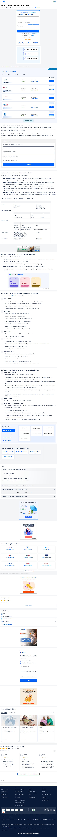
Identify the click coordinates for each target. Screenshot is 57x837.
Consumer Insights (31, 797)
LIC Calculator (17, 797)
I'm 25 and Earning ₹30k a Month (10, 727)
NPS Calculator (6, 621)
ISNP (43, 795)
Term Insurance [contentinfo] (5, 792)
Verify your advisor (45, 799)
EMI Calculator (17, 795)
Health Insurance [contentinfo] (5, 795)
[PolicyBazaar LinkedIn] (51, 810)
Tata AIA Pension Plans (12, 65)
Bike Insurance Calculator (19, 805)
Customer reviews (31, 791)
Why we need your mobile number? (33, 24)
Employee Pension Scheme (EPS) (36, 433)
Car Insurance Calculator (19, 803)
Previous (51, 712)
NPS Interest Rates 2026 (25, 433)
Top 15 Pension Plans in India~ (48, 428)
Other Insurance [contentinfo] (5, 797)
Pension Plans (6, 65)
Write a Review (28, 605)
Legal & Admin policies (46, 794)
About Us (44, 789)
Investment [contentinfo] (4, 794)
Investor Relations (45, 800)
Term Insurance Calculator (19, 794)
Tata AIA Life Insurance (13, 295)
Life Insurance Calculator (19, 799)
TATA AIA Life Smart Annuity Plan (35, 452)
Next (28, 680)
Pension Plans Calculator (7, 433)
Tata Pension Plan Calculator (21, 451)
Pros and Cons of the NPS (48, 433)
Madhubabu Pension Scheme (27, 727)
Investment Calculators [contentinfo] (20, 789)
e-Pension (41, 727)
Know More (51, 89)
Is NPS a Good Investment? (36, 428)
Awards (29, 794)
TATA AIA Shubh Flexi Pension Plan (8, 452)
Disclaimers (3, 780)
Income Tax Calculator (7, 616)
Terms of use (29, 34)
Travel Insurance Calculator (20, 802)
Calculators (5, 611)
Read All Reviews (34, 774)
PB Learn (30, 795)
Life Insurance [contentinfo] (4, 791)
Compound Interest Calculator (8, 618)
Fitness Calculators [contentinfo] (19, 791)
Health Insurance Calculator (20, 800)
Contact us (44, 797)
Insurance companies (32, 792)
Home (2, 65)
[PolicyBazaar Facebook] (45, 810)
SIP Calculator (6, 613)
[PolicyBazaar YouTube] (54, 810)
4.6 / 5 (10, 600)
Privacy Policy (34, 33)
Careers (43, 792)
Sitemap (43, 791)
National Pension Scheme (25, 438)
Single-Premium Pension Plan (25, 428)
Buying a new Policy (26, 660)
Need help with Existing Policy (28, 662)
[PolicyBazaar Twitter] (48, 810)
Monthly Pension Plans (7, 437)
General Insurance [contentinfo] (5, 789)
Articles (29, 789)
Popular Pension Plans (7, 430)
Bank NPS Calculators (7, 440)
